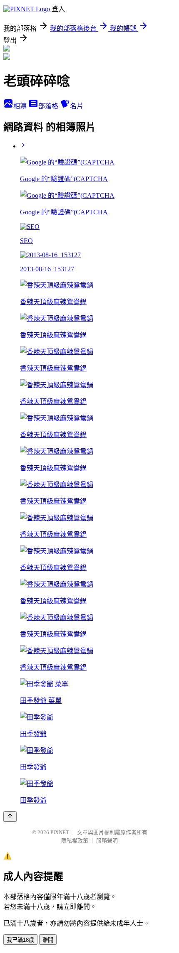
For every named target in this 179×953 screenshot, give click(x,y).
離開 (47, 940)
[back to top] (10, 816)
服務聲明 (107, 841)
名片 (76, 106)
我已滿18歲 (20, 940)
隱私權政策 (74, 841)
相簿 (20, 106)
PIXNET (59, 832)
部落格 (49, 106)
